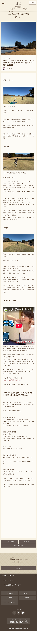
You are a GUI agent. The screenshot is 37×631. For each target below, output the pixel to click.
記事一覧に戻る (18, 546)
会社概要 (10, 598)
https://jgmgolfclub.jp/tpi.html (12, 380)
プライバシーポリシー (9, 602)
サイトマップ (27, 593)
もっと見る (18, 568)
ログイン (33, 3)
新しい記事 (10, 542)
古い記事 (27, 542)
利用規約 (27, 598)
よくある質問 (10, 593)
